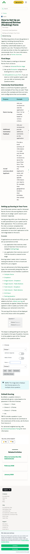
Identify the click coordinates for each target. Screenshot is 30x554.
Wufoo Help (5, 516)
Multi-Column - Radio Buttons (13, 290)
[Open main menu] (26, 2)
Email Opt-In (5, 529)
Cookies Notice (5, 542)
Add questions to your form (12, 75)
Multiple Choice (9, 274)
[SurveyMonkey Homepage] (4, 2)
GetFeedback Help (6, 509)
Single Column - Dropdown (12, 280)
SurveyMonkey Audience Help (9, 512)
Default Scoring (6, 36)
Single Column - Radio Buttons (13, 284)
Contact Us (5, 527)
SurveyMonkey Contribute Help (9, 514)
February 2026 (9, 466)
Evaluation (14, 69)
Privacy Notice (25, 540)
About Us (4, 498)
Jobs (3, 499)
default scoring (17, 301)
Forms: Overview (16, 54)
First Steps (5, 27)
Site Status (5, 524)
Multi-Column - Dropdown (12, 287)
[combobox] (6, 489)
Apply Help (5, 518)
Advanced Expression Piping (11, 429)
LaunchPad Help (6, 511)
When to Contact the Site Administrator (12, 458)
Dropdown (7, 277)
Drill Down (7, 293)
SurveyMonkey (5, 496)
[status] (15, 385)
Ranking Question (9, 296)
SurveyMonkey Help (7, 507)
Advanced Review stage (18, 66)
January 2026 (9, 474)
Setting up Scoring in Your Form (11, 33)
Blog (3, 501)
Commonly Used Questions (9, 30)
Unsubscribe (5, 525)
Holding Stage (14, 249)
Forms (5, 13)
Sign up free (18, 2)
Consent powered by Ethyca (21, 551)
